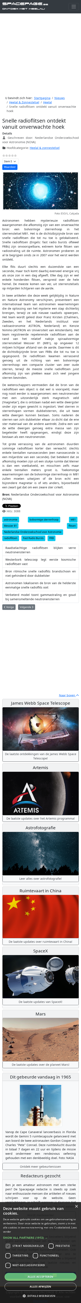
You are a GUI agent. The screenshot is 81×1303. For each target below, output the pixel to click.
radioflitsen (10, 538)
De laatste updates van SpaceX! (40, 1002)
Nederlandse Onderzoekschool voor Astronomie (32, 532)
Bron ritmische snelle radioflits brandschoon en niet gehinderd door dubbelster (40, 573)
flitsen (72, 526)
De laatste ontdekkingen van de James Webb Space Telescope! (40, 756)
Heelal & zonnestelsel (45, 148)
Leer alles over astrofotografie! (40, 879)
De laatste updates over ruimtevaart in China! (40, 942)
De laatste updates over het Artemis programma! (40, 818)
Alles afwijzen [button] (40, 1286)
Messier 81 (10, 526)
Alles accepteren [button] (40, 1276)
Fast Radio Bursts (33, 538)
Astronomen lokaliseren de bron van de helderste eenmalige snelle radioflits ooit (40, 585)
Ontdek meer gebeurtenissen (40, 1166)
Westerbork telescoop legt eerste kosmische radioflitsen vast (40, 562)
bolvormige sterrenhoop (44, 519)
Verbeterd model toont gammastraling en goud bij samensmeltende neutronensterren (40, 597)
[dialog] (40, 1252)
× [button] (76, 1206)
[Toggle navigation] (74, 6)
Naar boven (67, 695)
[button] (40, 1237)
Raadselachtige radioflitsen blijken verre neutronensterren (40, 550)
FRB (51, 538)
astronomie (10, 519)
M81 (73, 519)
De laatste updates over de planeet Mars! (40, 1065)
